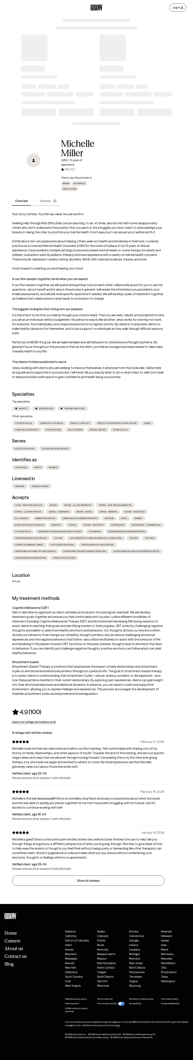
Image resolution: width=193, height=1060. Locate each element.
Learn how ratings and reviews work (34, 722)
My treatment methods (36, 598)
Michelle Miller (77, 148)
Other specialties (22, 416)
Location (21, 575)
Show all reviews (88, 880)
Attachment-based (25, 662)
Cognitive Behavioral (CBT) (30, 608)
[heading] (26, 712)
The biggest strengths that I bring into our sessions (47, 309)
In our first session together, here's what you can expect (50, 279)
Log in (176, 7)
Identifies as (24, 459)
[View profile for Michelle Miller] (33, 160)
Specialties (23, 394)
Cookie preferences (170, 1003)
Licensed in (23, 478)
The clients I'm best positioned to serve (39, 362)
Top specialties (21, 401)
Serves (19, 441)
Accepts (20, 497)
